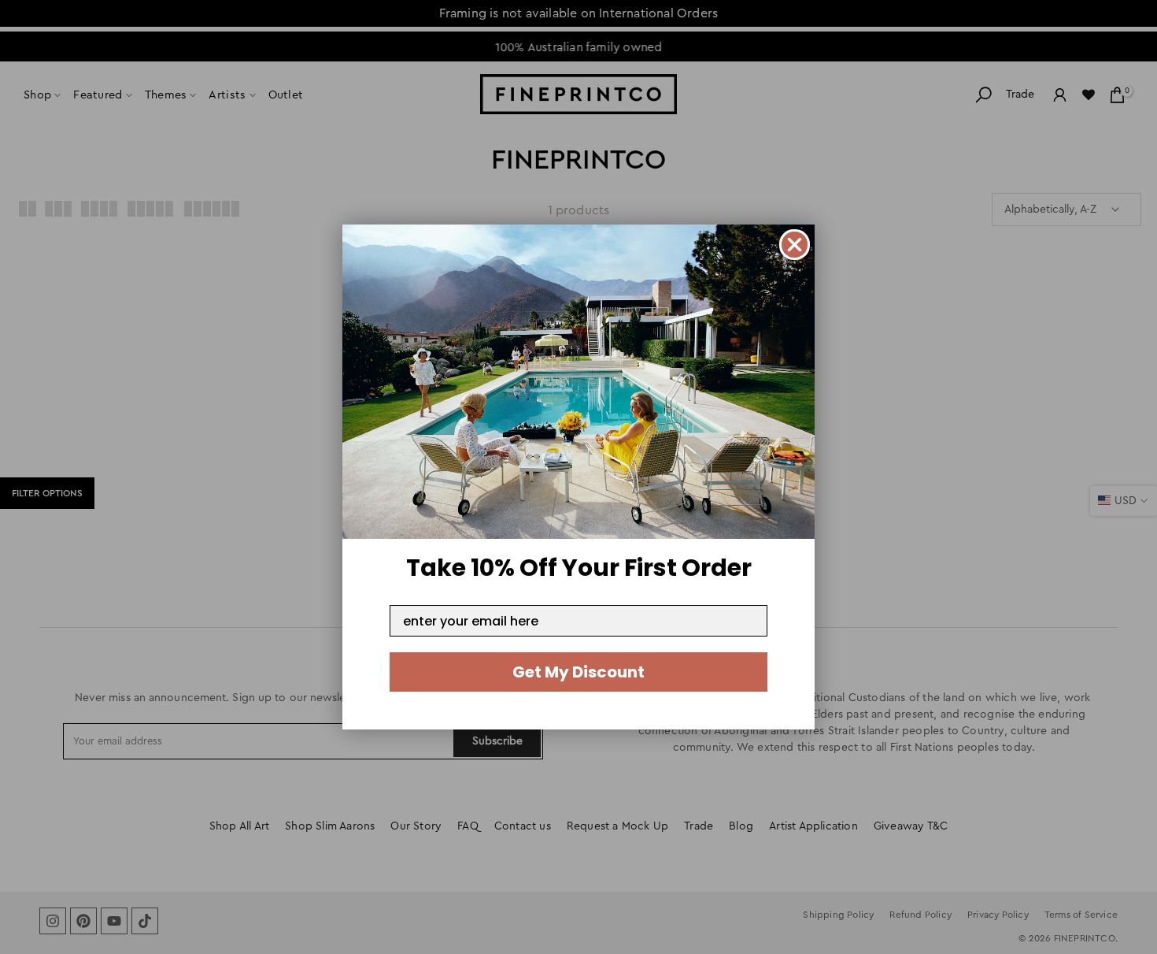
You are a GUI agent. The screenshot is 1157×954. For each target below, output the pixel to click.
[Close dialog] (794, 244)
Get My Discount (578, 672)
